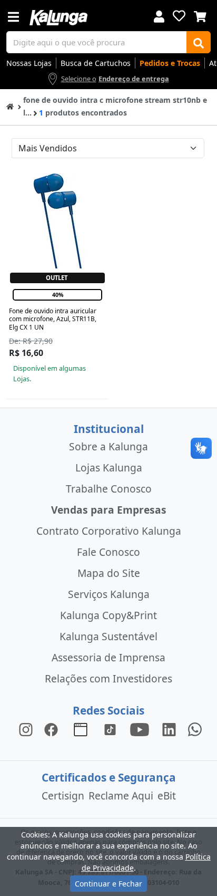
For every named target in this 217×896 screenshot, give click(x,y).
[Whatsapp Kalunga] (195, 728)
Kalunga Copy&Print (108, 615)
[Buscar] (198, 42)
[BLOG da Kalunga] (169, 728)
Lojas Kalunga (108, 467)
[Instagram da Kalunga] (26, 728)
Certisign (63, 795)
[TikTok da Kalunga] (110, 728)
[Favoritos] (179, 16)
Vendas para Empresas (108, 510)
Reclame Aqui (120, 795)
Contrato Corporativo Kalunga (108, 531)
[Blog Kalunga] (80, 728)
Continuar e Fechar (108, 884)
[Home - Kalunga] (10, 106)
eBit (166, 795)
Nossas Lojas (29, 63)
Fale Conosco (108, 552)
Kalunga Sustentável (108, 636)
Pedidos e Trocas (170, 63)
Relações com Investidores (108, 678)
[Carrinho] (200, 15)
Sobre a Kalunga (108, 446)
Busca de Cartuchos (96, 63)
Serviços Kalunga (109, 594)
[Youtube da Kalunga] (139, 728)
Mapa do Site (108, 573)
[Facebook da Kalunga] (53, 728)
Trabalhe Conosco (109, 488)
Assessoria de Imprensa (108, 657)
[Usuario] (159, 15)
